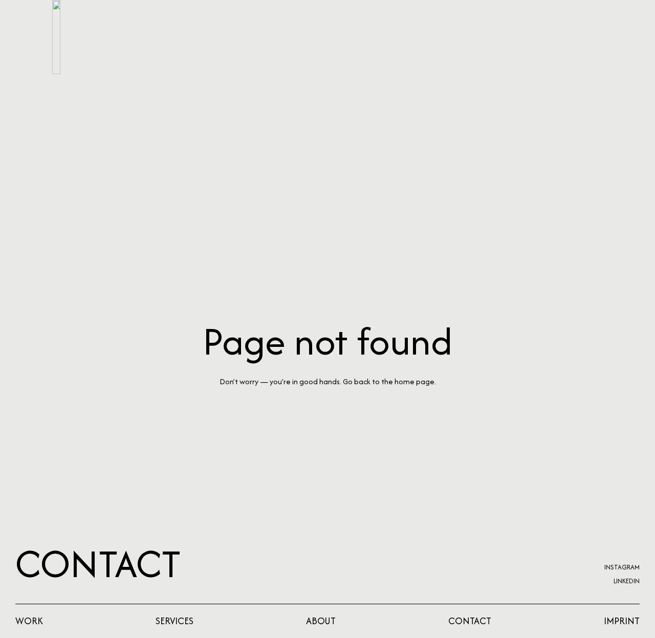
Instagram (622, 567)
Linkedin (627, 581)
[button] (591, 37)
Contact (98, 563)
